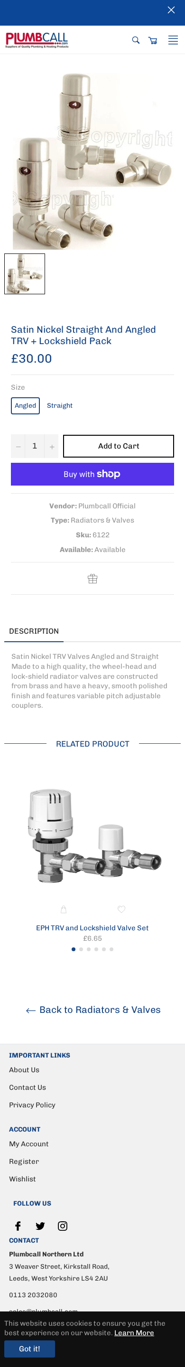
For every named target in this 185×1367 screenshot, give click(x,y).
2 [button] (81, 949)
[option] (92, 862)
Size (18, 387)
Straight (60, 406)
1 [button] (73, 949)
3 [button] (89, 949)
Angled (25, 406)
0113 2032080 (33, 1295)
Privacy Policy (32, 1105)
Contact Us (27, 1087)
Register (24, 1161)
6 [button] (111, 949)
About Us (24, 1070)
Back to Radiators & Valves (99, 1009)
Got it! (29, 1348)
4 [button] (96, 949)
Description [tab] (34, 631)
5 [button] (104, 949)
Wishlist (22, 1179)
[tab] (78, 631)
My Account (29, 1144)
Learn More (134, 1333)
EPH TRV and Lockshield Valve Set (92, 928)
